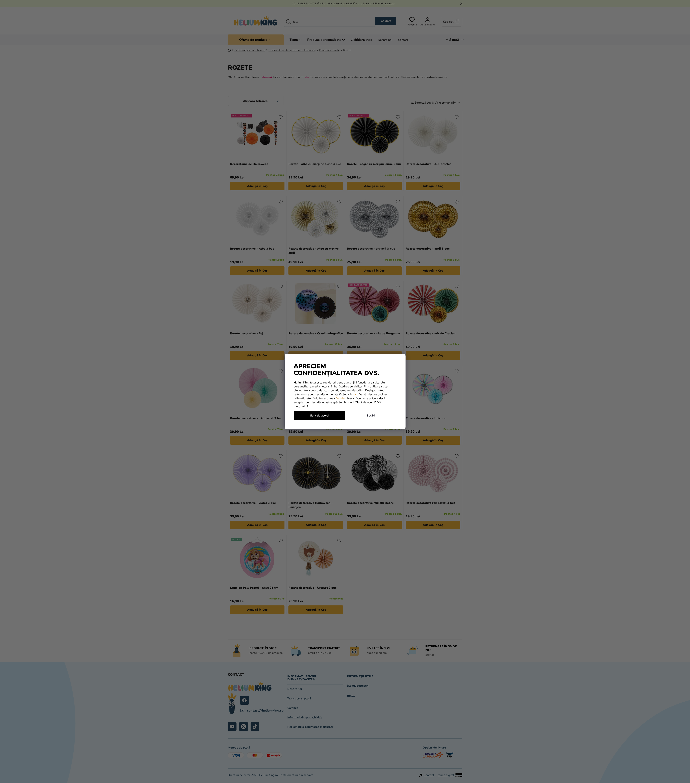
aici (355, 394)
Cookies (341, 398)
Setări (371, 416)
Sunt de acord (319, 416)
